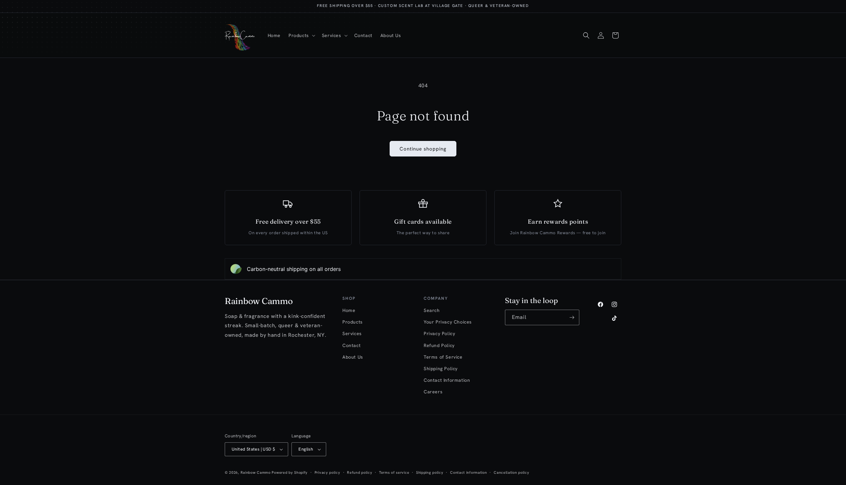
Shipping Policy (441, 369)
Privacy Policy (439, 333)
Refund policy (359, 472)
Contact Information (447, 380)
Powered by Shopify (290, 472)
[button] (301, 35)
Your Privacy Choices (448, 322)
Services (352, 333)
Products (352, 322)
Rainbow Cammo (256, 472)
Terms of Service (443, 357)
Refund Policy (439, 345)
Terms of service (394, 472)
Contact (351, 345)
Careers (433, 392)
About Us (352, 357)
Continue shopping (423, 149)
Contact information (468, 472)
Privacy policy (327, 472)
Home (348, 310)
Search (432, 310)
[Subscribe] (571, 317)
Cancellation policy (511, 472)
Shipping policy (429, 472)
